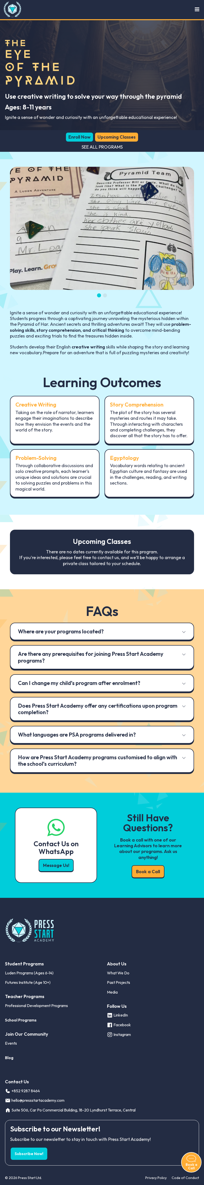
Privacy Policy (156, 1178)
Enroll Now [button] (79, 137)
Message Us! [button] (56, 865)
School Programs (21, 1019)
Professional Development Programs (36, 1005)
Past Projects (118, 982)
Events (11, 1043)
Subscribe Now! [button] (29, 1153)
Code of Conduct (185, 1178)
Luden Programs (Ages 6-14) (29, 972)
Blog (9, 1057)
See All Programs (102, 147)
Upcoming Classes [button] (117, 137)
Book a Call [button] (148, 871)
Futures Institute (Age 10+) (28, 982)
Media (112, 992)
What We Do (118, 972)
